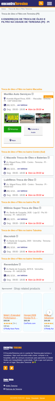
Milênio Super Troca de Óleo (21, 207)
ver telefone (22, 105)
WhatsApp (14, 129)
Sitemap (42, 398)
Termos (28, 398)
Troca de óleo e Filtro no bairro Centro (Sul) (23, 152)
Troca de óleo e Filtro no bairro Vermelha (21, 259)
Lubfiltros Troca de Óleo (19, 179)
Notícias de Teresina (14, 389)
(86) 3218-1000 (13, 247)
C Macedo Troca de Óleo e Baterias (26, 157)
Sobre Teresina (11, 386)
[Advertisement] (27, 52)
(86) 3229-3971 (13, 219)
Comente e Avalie (35, 130)
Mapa (13, 140)
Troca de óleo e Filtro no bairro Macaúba (21, 89)
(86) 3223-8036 (13, 169)
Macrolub (10, 236)
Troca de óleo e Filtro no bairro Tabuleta (21, 230)
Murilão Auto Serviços (18, 94)
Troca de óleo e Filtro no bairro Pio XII (20, 202)
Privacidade (35, 398)
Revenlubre (11, 264)
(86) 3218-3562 (13, 275)
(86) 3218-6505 (13, 191)
